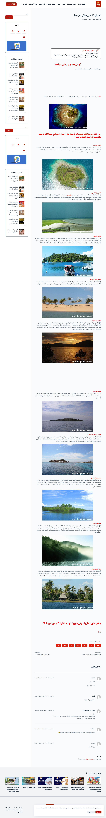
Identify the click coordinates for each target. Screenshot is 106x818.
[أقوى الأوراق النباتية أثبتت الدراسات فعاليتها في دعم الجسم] (21, 65)
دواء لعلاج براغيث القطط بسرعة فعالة (45, 788)
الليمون (69, 195)
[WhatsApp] (65, 645)
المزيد (25, 4)
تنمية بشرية (81, 4)
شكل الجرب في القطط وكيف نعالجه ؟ (62, 788)
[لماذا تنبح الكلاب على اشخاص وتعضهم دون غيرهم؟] (94, 781)
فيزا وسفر (42, 4)
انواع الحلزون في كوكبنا (29, 787)
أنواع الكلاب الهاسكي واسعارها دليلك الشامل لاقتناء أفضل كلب (12, 789)
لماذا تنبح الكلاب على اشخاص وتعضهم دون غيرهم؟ (95, 789)
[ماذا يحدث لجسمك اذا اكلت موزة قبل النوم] (21, 82)
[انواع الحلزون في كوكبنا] (28, 781)
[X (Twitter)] (91, 645)
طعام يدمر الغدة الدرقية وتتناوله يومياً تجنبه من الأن (13, 91)
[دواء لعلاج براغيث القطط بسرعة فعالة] (45, 781)
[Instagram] (12, 31)
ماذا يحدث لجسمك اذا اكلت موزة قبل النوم (13, 82)
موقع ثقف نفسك (85, 134)
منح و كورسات (33, 4)
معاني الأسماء (51, 4)
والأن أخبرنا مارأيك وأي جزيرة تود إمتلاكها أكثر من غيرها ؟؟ (85, 57)
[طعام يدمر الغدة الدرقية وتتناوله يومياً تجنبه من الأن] (21, 90)
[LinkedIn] (78, 645)
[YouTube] (24, 37)
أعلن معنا (10, 4)
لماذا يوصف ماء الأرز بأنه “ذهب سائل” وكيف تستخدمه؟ (13, 99)
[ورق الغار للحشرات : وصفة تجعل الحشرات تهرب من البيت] (21, 108)
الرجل (58, 4)
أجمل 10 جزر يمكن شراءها (92, 53)
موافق (98, 812)
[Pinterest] (84, 645)
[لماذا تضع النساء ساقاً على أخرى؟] (21, 76)
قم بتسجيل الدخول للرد (39, 678)
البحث (26, 14)
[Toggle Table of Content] (97, 50)
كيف (63, 4)
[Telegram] (71, 645)
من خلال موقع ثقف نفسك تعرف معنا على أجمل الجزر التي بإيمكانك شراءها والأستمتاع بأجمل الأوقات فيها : (76, 55)
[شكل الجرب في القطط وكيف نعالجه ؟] (61, 781)
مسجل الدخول (89, 759)
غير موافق (91, 812)
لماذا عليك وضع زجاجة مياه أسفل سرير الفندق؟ (77, 788)
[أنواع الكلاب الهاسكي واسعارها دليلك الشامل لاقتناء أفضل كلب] (12, 781)
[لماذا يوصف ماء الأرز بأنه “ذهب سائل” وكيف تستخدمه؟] (21, 99)
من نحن (20, 812)
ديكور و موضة (71, 4)
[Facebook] (98, 645)
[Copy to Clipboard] (58, 645)
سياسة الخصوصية (17, 810)
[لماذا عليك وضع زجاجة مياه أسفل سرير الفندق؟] (77, 781)
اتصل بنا (8, 810)
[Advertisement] (68, 34)
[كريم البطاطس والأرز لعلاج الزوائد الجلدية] (21, 118)
